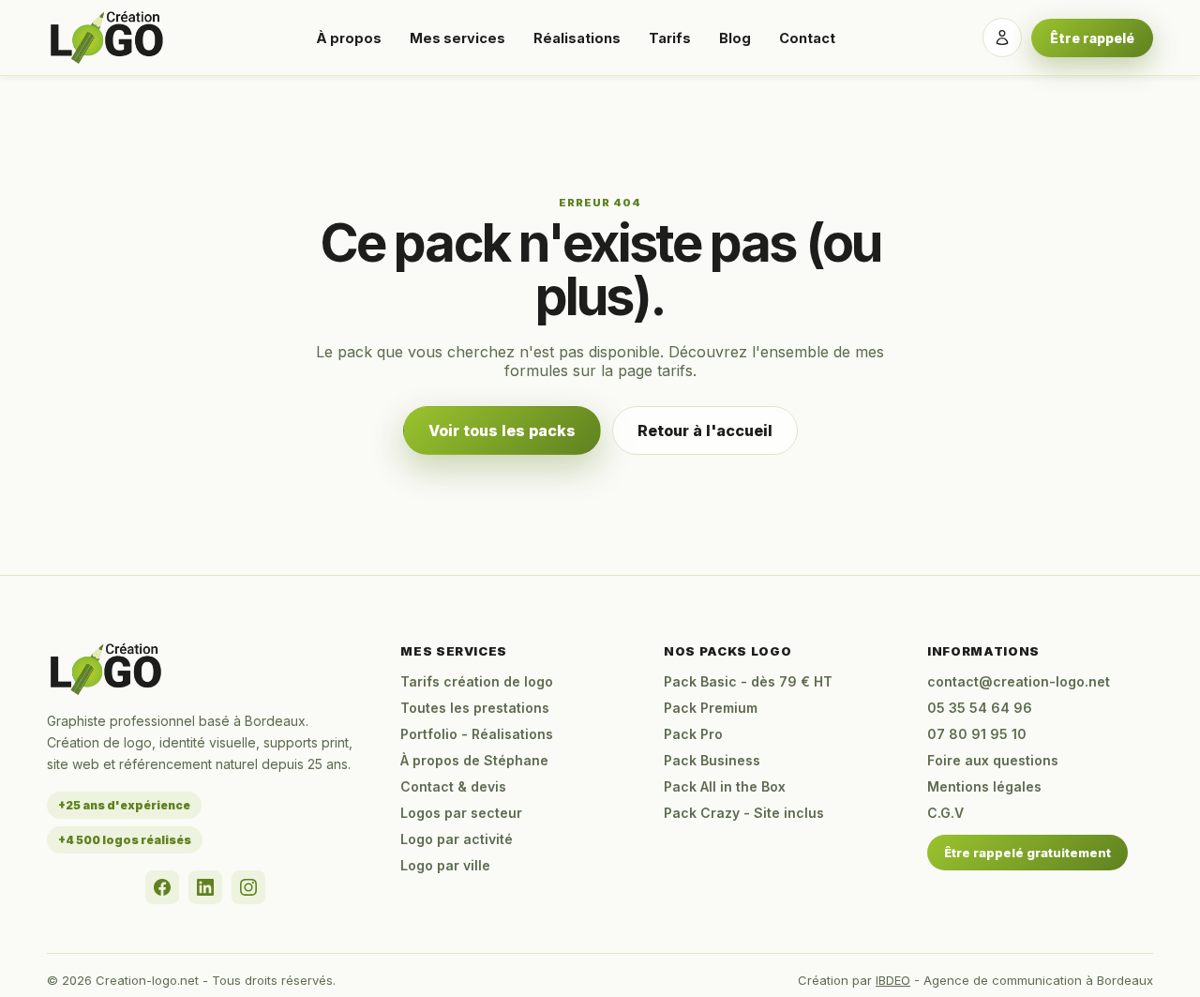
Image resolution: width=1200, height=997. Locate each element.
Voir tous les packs (502, 430)
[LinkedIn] (205, 887)
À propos (349, 38)
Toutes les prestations (474, 708)
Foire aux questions (992, 760)
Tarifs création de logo (476, 681)
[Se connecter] (1002, 37)
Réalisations (577, 38)
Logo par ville (445, 865)
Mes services (457, 38)
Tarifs (670, 38)
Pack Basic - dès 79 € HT (748, 681)
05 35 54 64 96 (979, 708)
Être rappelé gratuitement (1027, 852)
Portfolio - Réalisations (476, 734)
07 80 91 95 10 (977, 734)
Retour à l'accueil (705, 430)
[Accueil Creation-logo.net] (108, 37)
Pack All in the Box (725, 786)
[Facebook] (162, 887)
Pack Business (712, 760)
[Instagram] (248, 887)
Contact (807, 38)
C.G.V (945, 813)
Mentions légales (984, 786)
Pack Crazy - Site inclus (744, 813)
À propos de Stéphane (474, 760)
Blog (735, 38)
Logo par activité (456, 839)
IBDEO (893, 980)
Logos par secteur (461, 813)
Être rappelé (1092, 38)
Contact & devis (453, 786)
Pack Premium (711, 708)
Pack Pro (693, 734)
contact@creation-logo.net (1018, 681)
